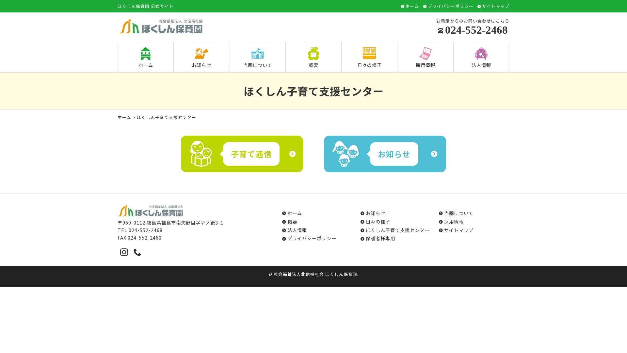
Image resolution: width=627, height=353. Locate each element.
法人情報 (481, 64)
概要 (313, 64)
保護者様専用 (380, 238)
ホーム (412, 6)
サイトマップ (495, 6)
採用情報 (425, 64)
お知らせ (201, 64)
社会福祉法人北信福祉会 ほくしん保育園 (315, 274)
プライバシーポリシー (451, 6)
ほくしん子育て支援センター (397, 230)
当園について (257, 64)
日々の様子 (369, 64)
